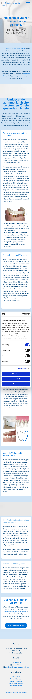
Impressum (8, 692)
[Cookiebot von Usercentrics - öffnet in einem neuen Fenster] (22, 314)
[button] (16, 625)
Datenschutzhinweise (20, 692)
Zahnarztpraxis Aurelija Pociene (15, 48)
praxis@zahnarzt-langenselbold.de (17, 667)
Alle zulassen (16, 374)
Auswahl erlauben (16, 379)
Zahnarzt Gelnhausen (16, 683)
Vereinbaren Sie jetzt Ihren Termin (15, 611)
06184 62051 (17, 662)
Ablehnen (16, 384)
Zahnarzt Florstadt (16, 686)
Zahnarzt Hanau (16, 676)
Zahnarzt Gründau (16, 681)
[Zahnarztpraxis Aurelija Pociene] (10, 4)
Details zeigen (22, 368)
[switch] (27, 350)
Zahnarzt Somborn (16, 679)
